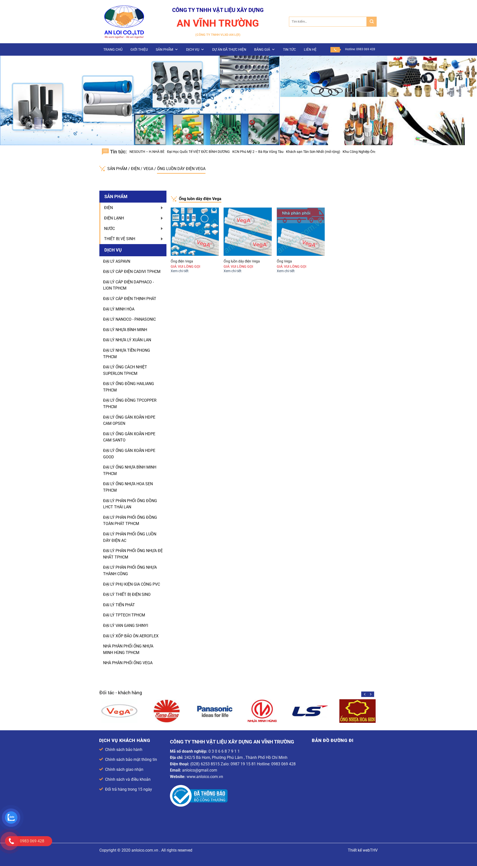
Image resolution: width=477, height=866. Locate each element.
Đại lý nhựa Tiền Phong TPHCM (126, 353)
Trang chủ (112, 49)
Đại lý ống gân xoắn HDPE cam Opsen (129, 420)
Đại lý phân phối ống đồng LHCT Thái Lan (130, 504)
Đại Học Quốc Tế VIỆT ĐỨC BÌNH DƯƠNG (165, 152)
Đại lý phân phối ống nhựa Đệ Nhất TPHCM (133, 554)
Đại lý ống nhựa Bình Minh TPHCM (129, 470)
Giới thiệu (139, 49)
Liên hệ (310, 49)
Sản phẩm (164, 49)
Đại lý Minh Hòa (118, 309)
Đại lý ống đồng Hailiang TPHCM (128, 386)
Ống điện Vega (182, 261)
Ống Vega (284, 261)
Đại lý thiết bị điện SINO (127, 594)
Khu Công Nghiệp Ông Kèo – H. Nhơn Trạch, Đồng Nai (351, 152)
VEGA (148, 168)
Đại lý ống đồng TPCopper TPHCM (130, 403)
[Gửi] (372, 22)
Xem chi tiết (180, 271)
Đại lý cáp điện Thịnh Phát (129, 298)
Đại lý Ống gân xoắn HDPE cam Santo (129, 437)
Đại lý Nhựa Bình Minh (125, 329)
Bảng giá (262, 49)
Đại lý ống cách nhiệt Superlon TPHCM (125, 370)
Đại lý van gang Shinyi (125, 625)
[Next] (370, 694)
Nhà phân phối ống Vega (128, 662)
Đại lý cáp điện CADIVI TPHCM (131, 271)
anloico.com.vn (144, 850)
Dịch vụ (192, 49)
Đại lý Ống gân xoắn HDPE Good (129, 453)
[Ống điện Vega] (195, 232)
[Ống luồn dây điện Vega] (248, 232)
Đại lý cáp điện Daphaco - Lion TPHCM (128, 285)
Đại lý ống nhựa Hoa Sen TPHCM (128, 487)
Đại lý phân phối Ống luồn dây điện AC (129, 537)
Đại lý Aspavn (116, 261)
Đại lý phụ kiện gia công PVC (131, 584)
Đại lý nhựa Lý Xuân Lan (127, 340)
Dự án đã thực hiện (229, 49)
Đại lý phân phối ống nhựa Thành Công (130, 570)
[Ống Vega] (301, 232)
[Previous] (365, 694)
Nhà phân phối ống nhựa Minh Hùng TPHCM (128, 649)
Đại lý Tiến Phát (119, 605)
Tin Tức (289, 49)
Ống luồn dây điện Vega (181, 168)
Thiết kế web (359, 850)
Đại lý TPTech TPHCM (124, 615)
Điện (136, 168)
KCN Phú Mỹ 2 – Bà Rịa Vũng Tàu (225, 152)
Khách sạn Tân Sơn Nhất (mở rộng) (280, 152)
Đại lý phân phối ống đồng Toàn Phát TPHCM (130, 520)
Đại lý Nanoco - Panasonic (129, 319)
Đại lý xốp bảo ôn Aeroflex (131, 636)
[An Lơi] (124, 22)
